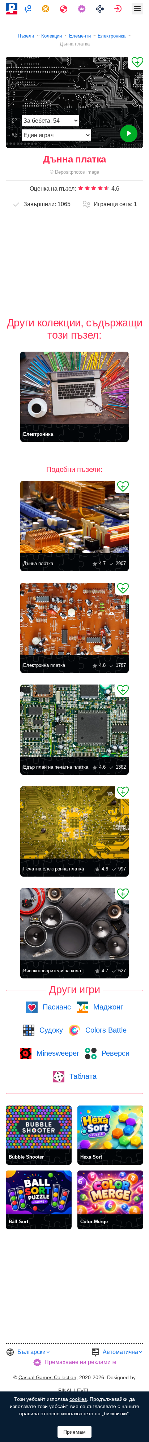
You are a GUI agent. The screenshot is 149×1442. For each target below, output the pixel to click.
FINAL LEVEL (74, 1390)
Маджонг (107, 1007)
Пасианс (56, 1007)
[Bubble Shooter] (39, 1127)
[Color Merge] (110, 1192)
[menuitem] (28, 8)
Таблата (82, 1076)
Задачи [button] (46, 8)
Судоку (50, 1030)
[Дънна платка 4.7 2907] (74, 517)
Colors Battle (105, 1030)
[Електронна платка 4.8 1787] (74, 619)
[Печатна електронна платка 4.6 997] (74, 822)
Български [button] (31, 1352)
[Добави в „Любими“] (135, 63)
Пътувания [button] (64, 8)
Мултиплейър (28, 8)
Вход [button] (119, 8)
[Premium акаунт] (82, 8)
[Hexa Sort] (110, 1127)
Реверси (114, 1053)
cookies (78, 1399)
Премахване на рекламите (80, 1362)
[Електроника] (74, 388)
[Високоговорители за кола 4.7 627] (74, 924)
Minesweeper (56, 1053)
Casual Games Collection (47, 1377)
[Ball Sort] (39, 1192)
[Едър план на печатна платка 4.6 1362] (74, 721)
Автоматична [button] (120, 1352)
